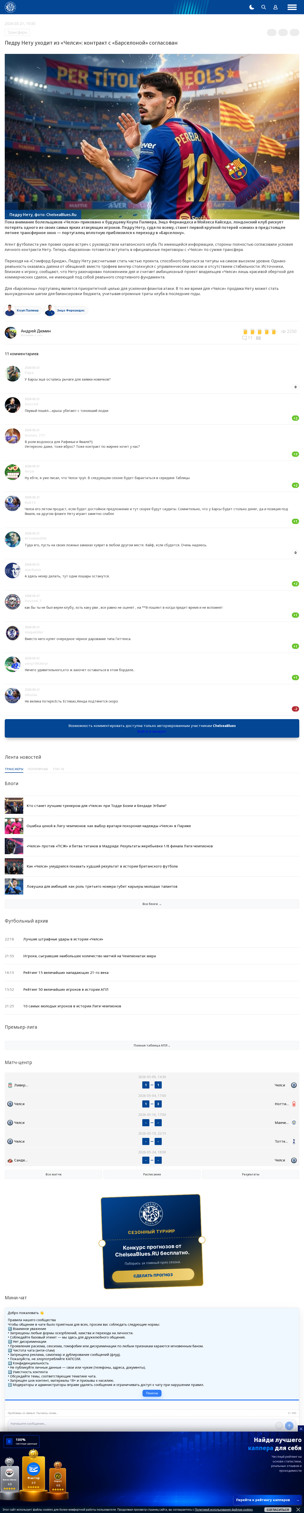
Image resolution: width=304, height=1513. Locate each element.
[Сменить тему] (251, 7)
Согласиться (278, 1510)
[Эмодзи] (279, 1426)
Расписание (152, 1174)
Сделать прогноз (153, 1275)
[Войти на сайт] (275, 7)
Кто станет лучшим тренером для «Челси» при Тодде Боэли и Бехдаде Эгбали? (96, 805)
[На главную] (10, 7)
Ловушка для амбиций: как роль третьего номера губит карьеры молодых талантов (102, 886)
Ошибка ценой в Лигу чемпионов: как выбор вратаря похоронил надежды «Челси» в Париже (109, 825)
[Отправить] (289, 1426)
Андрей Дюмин (36, 331)
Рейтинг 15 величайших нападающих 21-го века (66, 972)
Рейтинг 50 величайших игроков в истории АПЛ (66, 989)
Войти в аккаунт (152, 731)
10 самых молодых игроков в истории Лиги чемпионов (72, 1006)
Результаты (250, 1174)
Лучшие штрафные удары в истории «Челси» (63, 939)
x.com (39, 335)
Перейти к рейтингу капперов (267, 1500)
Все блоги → (152, 904)
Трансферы (17, 32)
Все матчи (54, 1174)
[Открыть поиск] (263, 7)
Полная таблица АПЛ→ (152, 1045)
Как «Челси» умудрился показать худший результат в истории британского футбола (102, 866)
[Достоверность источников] (259, 337)
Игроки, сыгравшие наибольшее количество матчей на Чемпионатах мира (89, 955)
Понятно (152, 1393)
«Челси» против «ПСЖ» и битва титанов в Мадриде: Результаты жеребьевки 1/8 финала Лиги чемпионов (120, 846)
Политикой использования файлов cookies (224, 1509)
